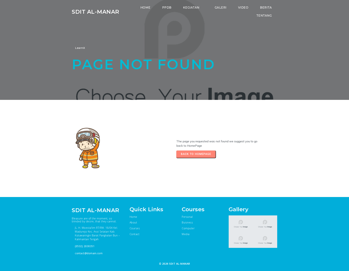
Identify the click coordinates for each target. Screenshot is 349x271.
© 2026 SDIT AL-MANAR (174, 263)
